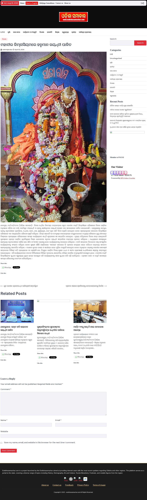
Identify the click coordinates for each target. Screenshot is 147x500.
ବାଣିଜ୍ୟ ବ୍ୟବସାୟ (85, 32)
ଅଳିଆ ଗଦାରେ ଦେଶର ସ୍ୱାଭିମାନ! (121, 110)
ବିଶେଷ (42, 32)
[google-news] (85, 480)
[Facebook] (66, 480)
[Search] (144, 32)
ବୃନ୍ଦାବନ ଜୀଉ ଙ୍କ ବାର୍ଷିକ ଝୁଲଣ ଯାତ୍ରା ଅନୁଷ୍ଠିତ (125, 127)
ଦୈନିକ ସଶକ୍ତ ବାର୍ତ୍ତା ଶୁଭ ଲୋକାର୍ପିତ (121, 105)
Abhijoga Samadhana (46, 3)
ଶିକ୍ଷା (57, 32)
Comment (6, 389)
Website (4, 431)
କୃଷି (9, 32)
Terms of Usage (99, 485)
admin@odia (7, 50)
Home (22, 3)
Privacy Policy (83, 485)
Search (113, 39)
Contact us (59, 3)
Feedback (69, 485)
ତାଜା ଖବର (16, 32)
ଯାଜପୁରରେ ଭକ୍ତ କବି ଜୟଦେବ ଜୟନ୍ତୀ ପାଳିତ (14, 328)
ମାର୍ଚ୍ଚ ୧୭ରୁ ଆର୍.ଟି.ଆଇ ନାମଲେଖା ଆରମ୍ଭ (88, 328)
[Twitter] (71, 480)
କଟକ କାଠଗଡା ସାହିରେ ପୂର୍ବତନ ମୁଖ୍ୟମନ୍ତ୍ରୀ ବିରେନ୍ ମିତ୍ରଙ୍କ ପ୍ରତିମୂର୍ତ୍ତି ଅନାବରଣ (126, 115)
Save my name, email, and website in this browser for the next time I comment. (39, 442)
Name (4, 420)
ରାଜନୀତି (49, 32)
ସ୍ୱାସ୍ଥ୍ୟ (65, 32)
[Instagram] (80, 480)
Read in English (31, 3)
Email (58, 420)
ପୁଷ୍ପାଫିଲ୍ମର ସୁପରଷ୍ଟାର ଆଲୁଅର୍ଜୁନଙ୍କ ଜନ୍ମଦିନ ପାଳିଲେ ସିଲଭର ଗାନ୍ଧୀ (50, 330)
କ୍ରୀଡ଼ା (74, 32)
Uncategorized (116, 58)
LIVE (3, 32)
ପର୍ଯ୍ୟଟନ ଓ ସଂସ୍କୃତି (30, 32)
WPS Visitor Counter (127, 178)
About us (67, 3)
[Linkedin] (76, 480)
